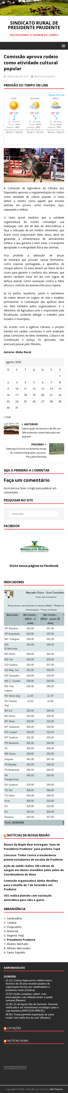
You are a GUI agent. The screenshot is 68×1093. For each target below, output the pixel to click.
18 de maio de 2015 (18, 76)
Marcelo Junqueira (44, 76)
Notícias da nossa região (28, 835)
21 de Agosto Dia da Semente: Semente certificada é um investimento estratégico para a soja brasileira (32, 1007)
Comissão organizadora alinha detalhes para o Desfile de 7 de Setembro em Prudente (31, 885)
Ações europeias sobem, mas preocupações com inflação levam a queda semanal (29, 997)
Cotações (14, 1028)
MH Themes (56, 1089)
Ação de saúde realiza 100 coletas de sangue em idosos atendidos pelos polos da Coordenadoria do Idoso (34, 870)
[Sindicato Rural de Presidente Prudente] (34, 13)
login (32, 488)
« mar (7, 417)
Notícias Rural (18, 1040)
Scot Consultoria (49, 597)
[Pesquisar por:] (34, 514)
